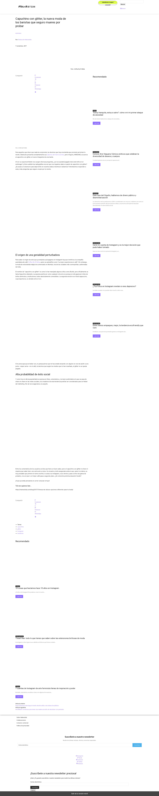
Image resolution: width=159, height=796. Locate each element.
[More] (61, 92)
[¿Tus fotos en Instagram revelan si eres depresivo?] (118, 269)
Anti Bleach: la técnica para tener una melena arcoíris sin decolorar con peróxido (39, 709)
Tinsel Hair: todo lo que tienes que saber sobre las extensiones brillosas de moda (50, 638)
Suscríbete (137, 745)
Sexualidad (96, 152)
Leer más (19, 596)
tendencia (20, 533)
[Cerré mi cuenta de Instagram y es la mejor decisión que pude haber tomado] (118, 228)
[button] (123, 8)
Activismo (18, 33)
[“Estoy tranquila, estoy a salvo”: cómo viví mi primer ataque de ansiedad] (118, 96)
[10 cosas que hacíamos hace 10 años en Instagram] (51, 566)
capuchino (20, 527)
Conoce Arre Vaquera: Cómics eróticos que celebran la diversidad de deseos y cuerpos (116, 155)
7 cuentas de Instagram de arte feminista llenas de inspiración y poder (45, 688)
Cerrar (33, 790)
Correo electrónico (35, 782)
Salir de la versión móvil (79, 794)
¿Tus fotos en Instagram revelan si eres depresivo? (114, 286)
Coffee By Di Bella (34, 262)
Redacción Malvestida (24, 39)
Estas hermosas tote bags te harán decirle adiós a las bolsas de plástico (37, 705)
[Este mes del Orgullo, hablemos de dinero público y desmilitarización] (118, 178)
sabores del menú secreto (55, 155)
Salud (94, 110)
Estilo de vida (96, 243)
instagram (20, 531)
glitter (19, 529)
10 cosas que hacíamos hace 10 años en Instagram (37, 588)
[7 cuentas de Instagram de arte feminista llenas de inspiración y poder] (51, 666)
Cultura (17, 586)
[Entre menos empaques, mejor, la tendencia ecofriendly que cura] (118, 309)
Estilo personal (19, 636)
